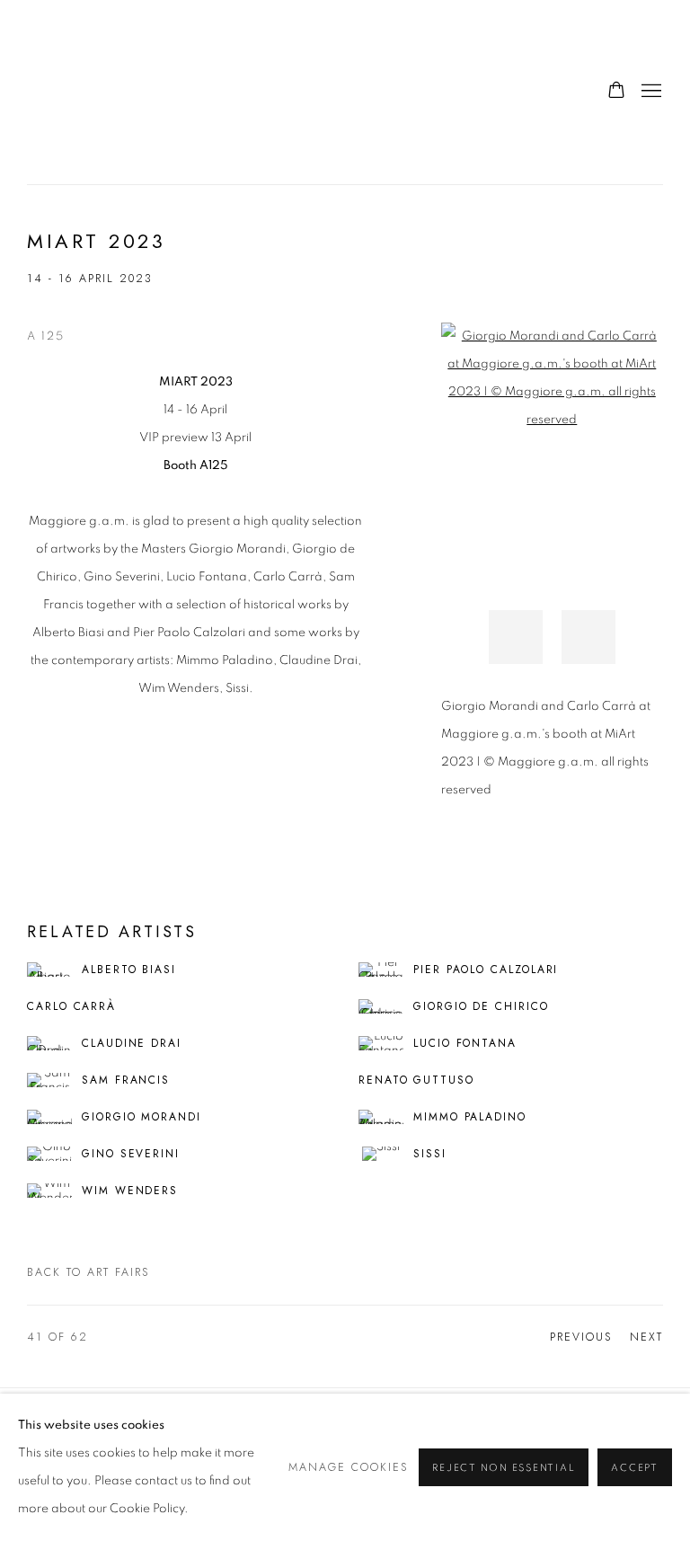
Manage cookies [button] (348, 1467)
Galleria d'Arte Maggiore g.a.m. (153, 92)
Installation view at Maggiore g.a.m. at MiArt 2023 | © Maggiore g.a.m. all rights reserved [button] (516, 637)
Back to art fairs (88, 1272)
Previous (581, 1337)
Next (646, 1337)
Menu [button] (649, 91)
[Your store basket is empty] (616, 91)
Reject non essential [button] (503, 1468)
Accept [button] (635, 1468)
